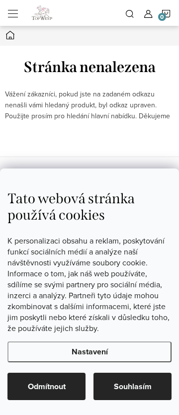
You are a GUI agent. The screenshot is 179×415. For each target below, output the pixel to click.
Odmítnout (47, 386)
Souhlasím (133, 386)
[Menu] (13, 13)
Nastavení (90, 351)
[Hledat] (130, 13)
